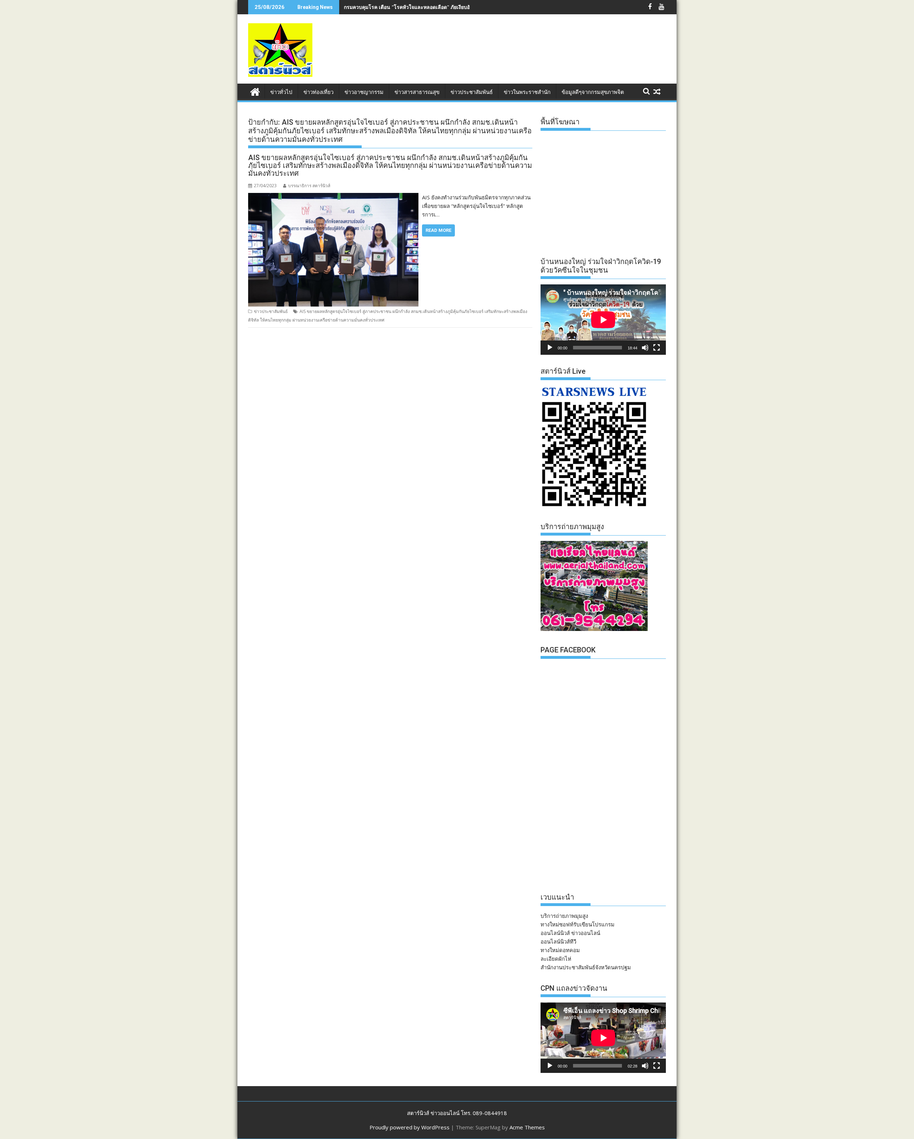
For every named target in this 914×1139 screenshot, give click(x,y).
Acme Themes (527, 1127)
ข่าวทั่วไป (281, 92)
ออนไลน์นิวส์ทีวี (558, 941)
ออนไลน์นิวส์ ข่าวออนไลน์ (570, 932)
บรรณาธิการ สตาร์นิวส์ (309, 186)
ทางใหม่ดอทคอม (560, 950)
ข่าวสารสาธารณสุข (417, 92)
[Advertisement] (536, 56)
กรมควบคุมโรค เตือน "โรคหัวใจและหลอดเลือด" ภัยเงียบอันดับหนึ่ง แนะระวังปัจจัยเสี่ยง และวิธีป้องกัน (454, 7)
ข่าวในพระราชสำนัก (527, 92)
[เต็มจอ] (656, 347)
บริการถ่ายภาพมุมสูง (564, 915)
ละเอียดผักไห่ (556, 958)
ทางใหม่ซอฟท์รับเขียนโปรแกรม (577, 924)
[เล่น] (549, 347)
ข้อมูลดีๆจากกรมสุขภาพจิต (593, 92)
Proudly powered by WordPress (410, 1127)
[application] (603, 319)
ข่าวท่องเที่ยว (318, 92)
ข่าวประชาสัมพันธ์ (472, 92)
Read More (438, 230)
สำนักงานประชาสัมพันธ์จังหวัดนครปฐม (586, 967)
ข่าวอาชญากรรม (364, 92)
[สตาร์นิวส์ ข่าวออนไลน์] (255, 91)
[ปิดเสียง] (645, 347)
